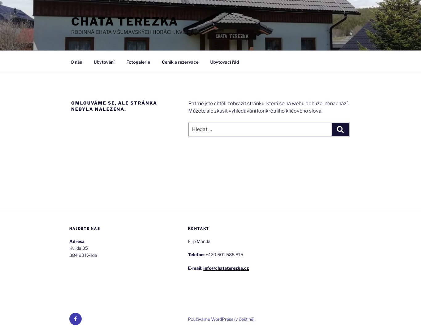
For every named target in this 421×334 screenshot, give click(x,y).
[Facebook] (75, 319)
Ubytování (104, 62)
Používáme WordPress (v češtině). (221, 319)
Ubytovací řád (224, 62)
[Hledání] (340, 129)
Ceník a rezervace (180, 62)
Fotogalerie (138, 62)
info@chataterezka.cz (226, 268)
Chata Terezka (124, 21)
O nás (76, 62)
